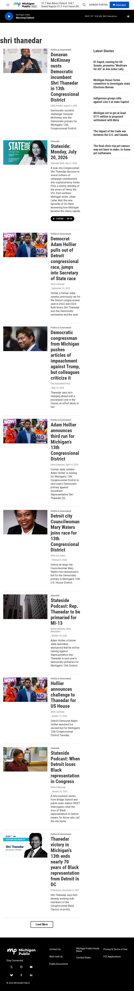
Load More (42, 924)
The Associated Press (60, 383)
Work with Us (56, 956)
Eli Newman (56, 890)
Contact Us (55, 949)
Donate (121, 5)
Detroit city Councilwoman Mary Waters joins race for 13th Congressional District (65, 533)
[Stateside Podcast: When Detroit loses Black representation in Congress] (25, 759)
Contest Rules (83, 957)
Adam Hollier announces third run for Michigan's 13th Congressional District (65, 442)
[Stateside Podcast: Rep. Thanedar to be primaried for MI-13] (25, 606)
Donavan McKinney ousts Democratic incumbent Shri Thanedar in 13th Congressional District (65, 77)
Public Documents (58, 964)
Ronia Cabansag (58, 787)
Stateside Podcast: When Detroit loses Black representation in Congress (65, 767)
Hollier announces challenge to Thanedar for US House (63, 695)
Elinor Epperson (58, 464)
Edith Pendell (57, 105)
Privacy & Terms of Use (115, 949)
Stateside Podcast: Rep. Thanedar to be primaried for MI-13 (65, 612)
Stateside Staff (57, 163)
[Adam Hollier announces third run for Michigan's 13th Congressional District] (25, 431)
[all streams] (129, 16)
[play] (9, 16)
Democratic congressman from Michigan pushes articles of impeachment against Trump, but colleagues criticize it (65, 355)
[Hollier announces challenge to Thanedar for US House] (25, 689)
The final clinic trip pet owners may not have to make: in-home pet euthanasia (112, 149)
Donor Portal (98, 4)
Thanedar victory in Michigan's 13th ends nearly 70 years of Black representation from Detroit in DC (65, 861)
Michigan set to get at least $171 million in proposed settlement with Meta (109, 116)
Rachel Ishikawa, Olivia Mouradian (61, 630)
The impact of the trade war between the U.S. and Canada (110, 132)
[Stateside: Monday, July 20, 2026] (25, 152)
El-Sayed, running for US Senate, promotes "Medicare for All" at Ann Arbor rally (110, 65)
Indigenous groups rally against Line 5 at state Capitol (111, 100)
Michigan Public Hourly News (87, 949)
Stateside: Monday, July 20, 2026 (63, 151)
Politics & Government (61, 49)
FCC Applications (112, 956)
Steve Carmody (57, 284)
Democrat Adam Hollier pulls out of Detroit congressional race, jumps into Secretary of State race (65, 258)
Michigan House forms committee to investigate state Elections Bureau (111, 83)
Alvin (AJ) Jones (58, 555)
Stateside (55, 141)
